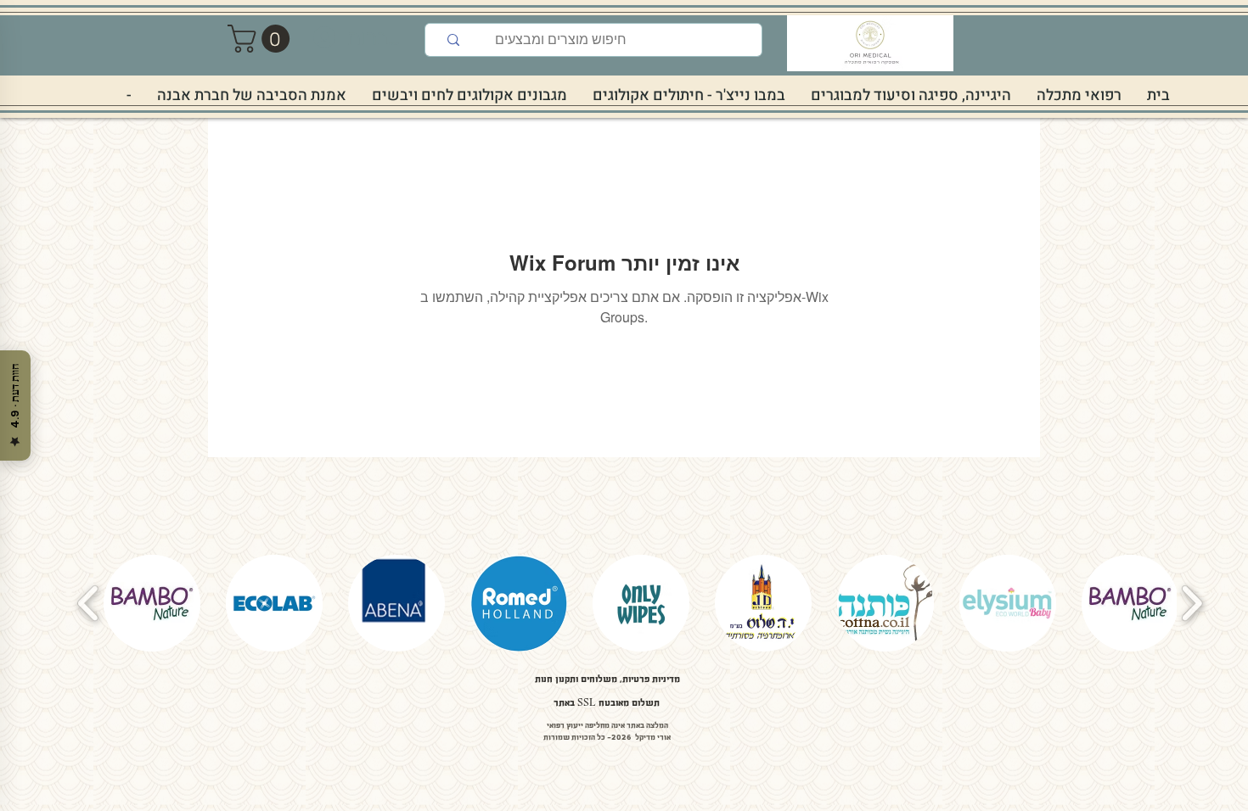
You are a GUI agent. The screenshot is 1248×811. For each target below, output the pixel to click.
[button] (262, 39)
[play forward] (1191, 603)
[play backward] (89, 603)
